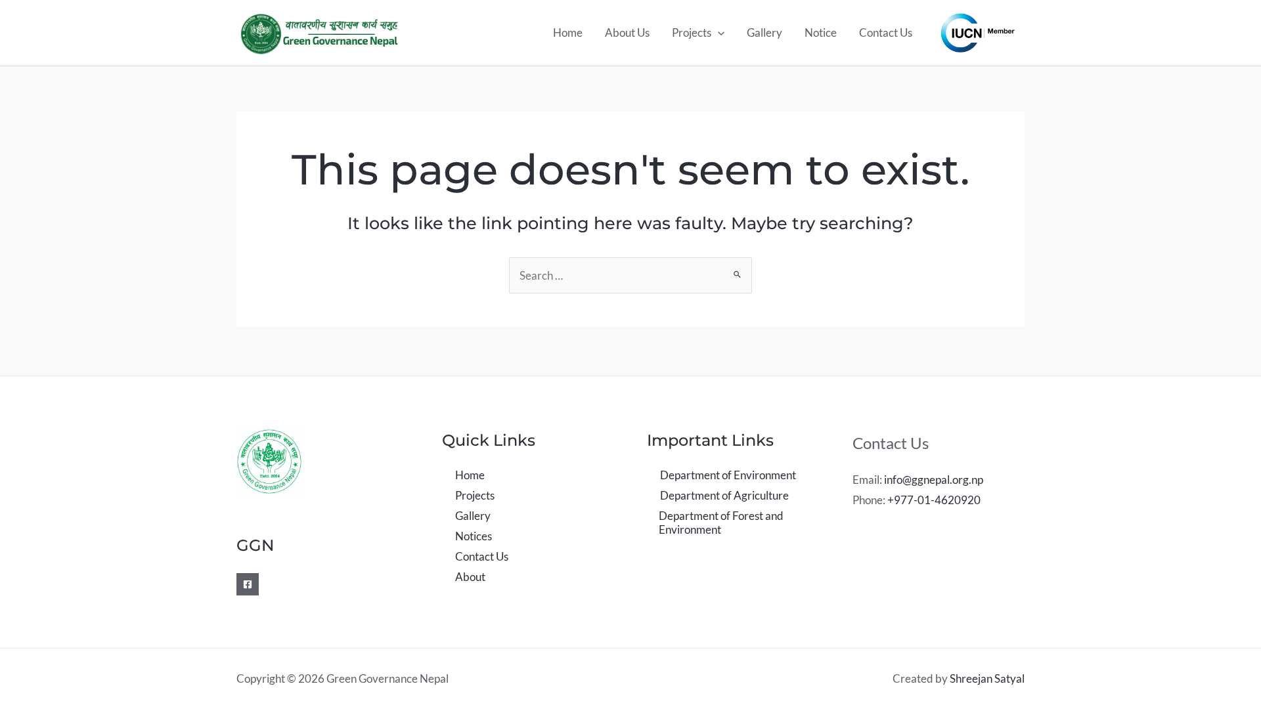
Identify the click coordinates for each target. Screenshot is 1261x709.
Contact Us (885, 32)
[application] (717, 33)
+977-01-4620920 (934, 500)
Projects (691, 32)
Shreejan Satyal (987, 678)
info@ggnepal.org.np (933, 479)
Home (568, 32)
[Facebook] (247, 584)
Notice (821, 32)
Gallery (764, 32)
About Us (627, 32)
